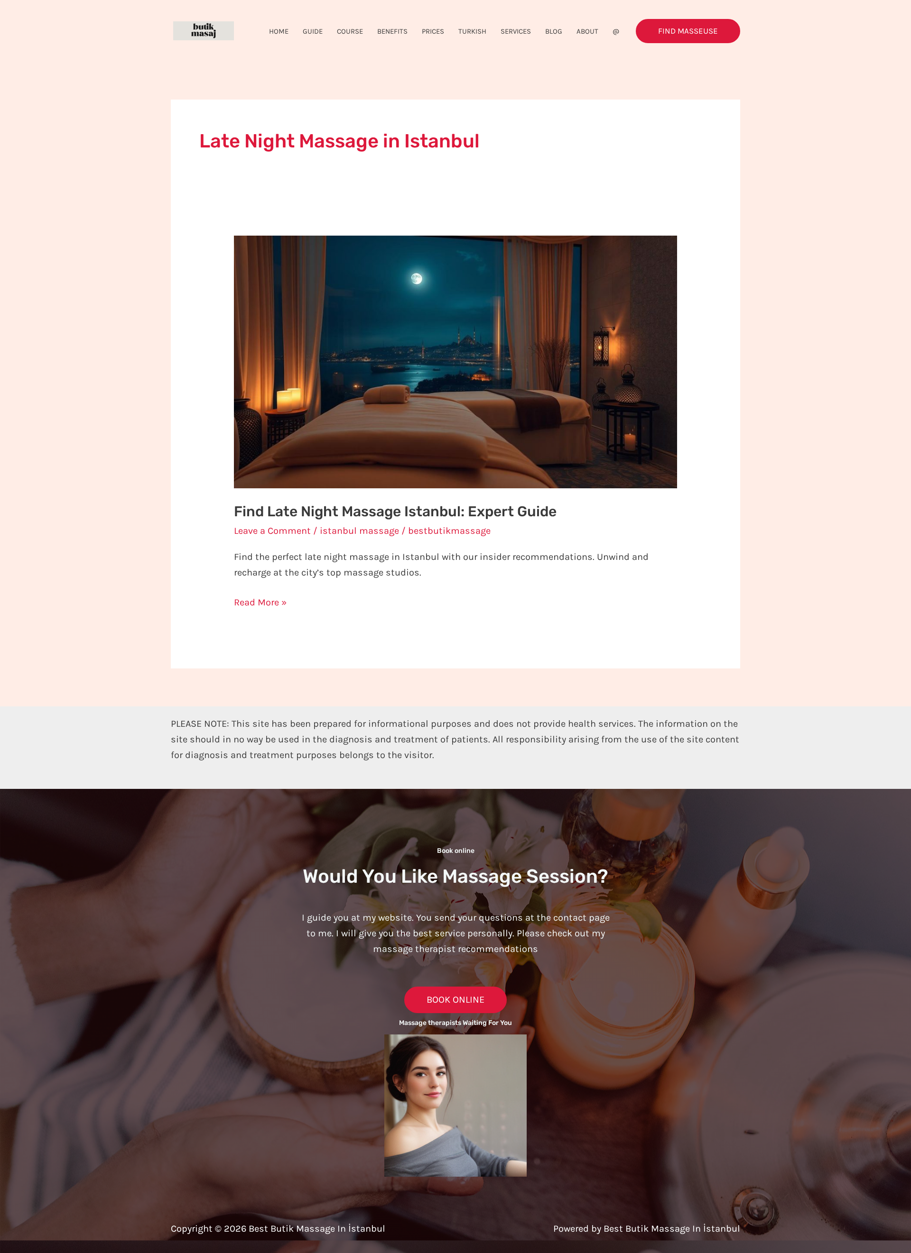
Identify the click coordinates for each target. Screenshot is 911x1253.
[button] (688, 31)
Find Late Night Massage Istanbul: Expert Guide (395, 511)
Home (278, 31)
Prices (433, 31)
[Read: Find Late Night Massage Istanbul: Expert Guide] (455, 361)
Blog (553, 31)
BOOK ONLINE (455, 999)
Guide (313, 31)
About (587, 31)
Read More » (260, 601)
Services (516, 31)
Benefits (392, 31)
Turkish (472, 31)
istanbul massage (359, 530)
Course (350, 31)
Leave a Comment (272, 530)
